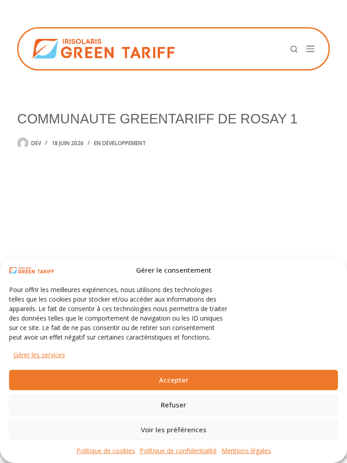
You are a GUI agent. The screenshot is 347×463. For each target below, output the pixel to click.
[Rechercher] (294, 49)
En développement (120, 143)
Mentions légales (246, 450)
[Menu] (310, 49)
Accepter (173, 379)
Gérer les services (39, 354)
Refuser (173, 404)
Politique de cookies (105, 450)
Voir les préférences (173, 429)
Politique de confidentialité (178, 450)
